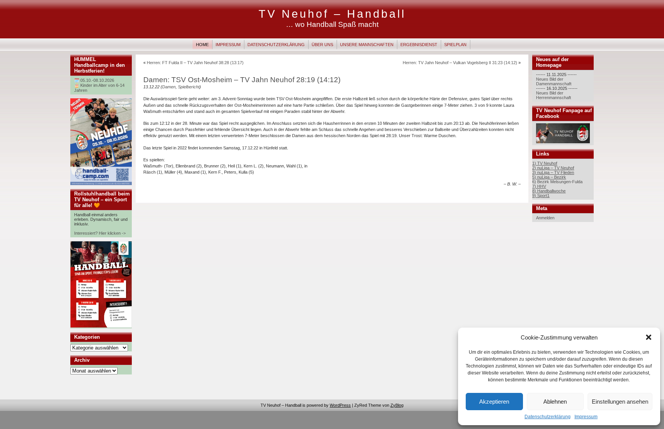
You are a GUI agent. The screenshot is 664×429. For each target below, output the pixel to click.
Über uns (322, 44)
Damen (169, 86)
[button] (648, 337)
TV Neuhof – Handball (332, 14)
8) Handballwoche (549, 191)
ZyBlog (396, 405)
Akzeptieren (494, 401)
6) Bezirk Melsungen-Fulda (557, 181)
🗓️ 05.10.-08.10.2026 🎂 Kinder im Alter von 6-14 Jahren (99, 85)
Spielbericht (188, 86)
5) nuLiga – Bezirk (549, 177)
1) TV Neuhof (544, 163)
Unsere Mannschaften (366, 44)
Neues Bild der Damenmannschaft (553, 81)
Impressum (586, 416)
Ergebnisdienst (418, 44)
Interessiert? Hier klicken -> (100, 233)
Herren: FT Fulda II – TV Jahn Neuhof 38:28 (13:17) (195, 62)
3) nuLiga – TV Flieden (553, 172)
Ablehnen (555, 401)
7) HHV (539, 186)
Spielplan (455, 44)
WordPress (340, 405)
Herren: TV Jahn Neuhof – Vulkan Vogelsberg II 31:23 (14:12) (460, 62)
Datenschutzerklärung (548, 416)
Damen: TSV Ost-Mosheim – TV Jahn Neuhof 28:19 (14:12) (241, 79)
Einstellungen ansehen (620, 401)
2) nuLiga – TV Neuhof (553, 168)
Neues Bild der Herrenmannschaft (553, 95)
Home (202, 44)
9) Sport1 (540, 195)
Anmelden (545, 217)
